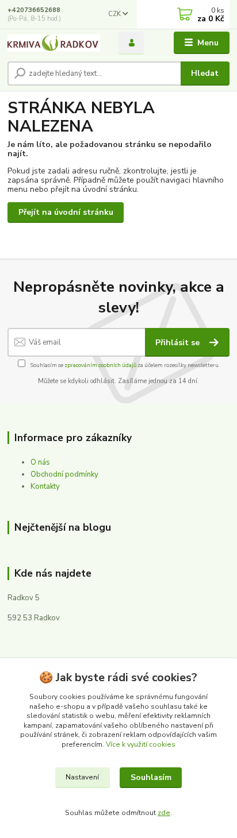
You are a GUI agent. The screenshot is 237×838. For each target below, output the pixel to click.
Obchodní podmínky (64, 474)
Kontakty (45, 486)
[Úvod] (53, 43)
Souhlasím (151, 777)
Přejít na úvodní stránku (65, 212)
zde (164, 812)
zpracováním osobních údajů (100, 365)
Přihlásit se (178, 342)
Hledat (205, 73)
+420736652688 (33, 10)
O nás (40, 462)
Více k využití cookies (140, 744)
